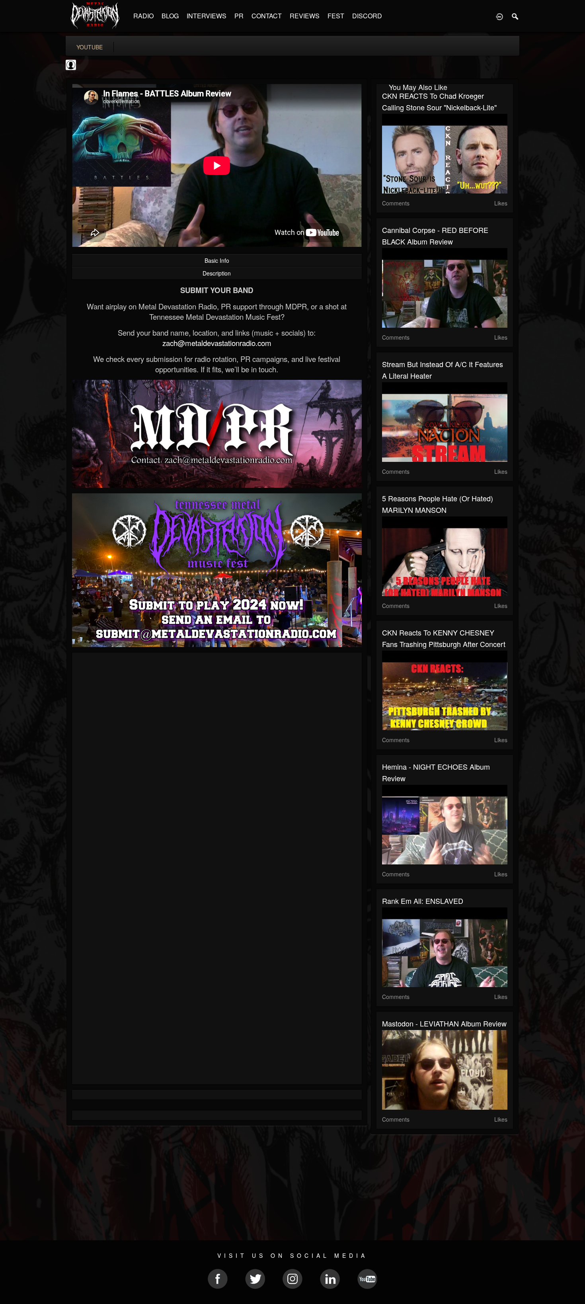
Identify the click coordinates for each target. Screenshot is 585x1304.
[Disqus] (217, 764)
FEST (336, 15)
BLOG (170, 15)
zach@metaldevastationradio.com (216, 343)
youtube (89, 47)
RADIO (143, 15)
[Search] (515, 16)
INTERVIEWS (206, 15)
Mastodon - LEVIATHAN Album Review (444, 1023)
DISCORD (367, 15)
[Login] (499, 16)
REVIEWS (305, 15)
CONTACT (267, 15)
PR (239, 15)
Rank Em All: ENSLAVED (422, 900)
